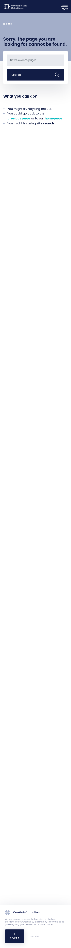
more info (33, 936)
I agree (14, 936)
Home (7, 24)
